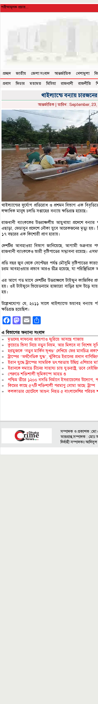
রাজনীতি (84, 83)
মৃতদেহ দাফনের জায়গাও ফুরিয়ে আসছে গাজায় (46, 339)
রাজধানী (67, 83)
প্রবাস (7, 83)
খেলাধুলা (82, 73)
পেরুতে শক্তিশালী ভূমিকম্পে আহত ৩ (37, 374)
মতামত (35, 83)
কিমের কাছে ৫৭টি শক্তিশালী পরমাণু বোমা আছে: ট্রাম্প (51, 385)
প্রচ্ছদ (7, 73)
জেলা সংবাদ (40, 73)
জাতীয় (21, 73)
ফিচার (20, 83)
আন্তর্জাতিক (63, 73)
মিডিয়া (51, 83)
